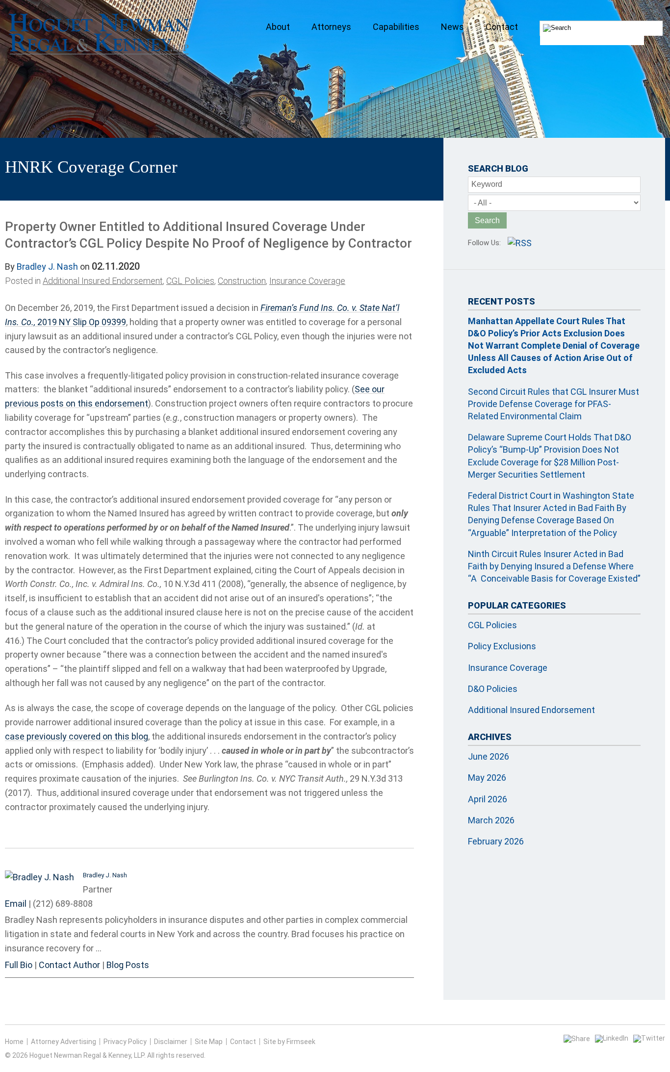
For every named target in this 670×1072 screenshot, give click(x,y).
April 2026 (487, 799)
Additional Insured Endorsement (103, 281)
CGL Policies (190, 281)
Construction (242, 281)
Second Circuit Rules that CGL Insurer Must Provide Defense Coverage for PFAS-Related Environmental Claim (553, 403)
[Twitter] (649, 1038)
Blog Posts (127, 965)
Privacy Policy (125, 1042)
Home (14, 1042)
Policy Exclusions (502, 646)
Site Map (209, 1042)
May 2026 (487, 777)
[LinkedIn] (611, 1038)
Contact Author (69, 965)
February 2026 (496, 841)
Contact (243, 1042)
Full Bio (18, 965)
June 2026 (488, 756)
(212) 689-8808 (63, 903)
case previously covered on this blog (76, 736)
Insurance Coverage (307, 281)
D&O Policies (492, 689)
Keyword (486, 184)
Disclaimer (170, 1042)
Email (15, 903)
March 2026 (491, 820)
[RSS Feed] (520, 243)
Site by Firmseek (289, 1042)
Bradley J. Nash (47, 266)
